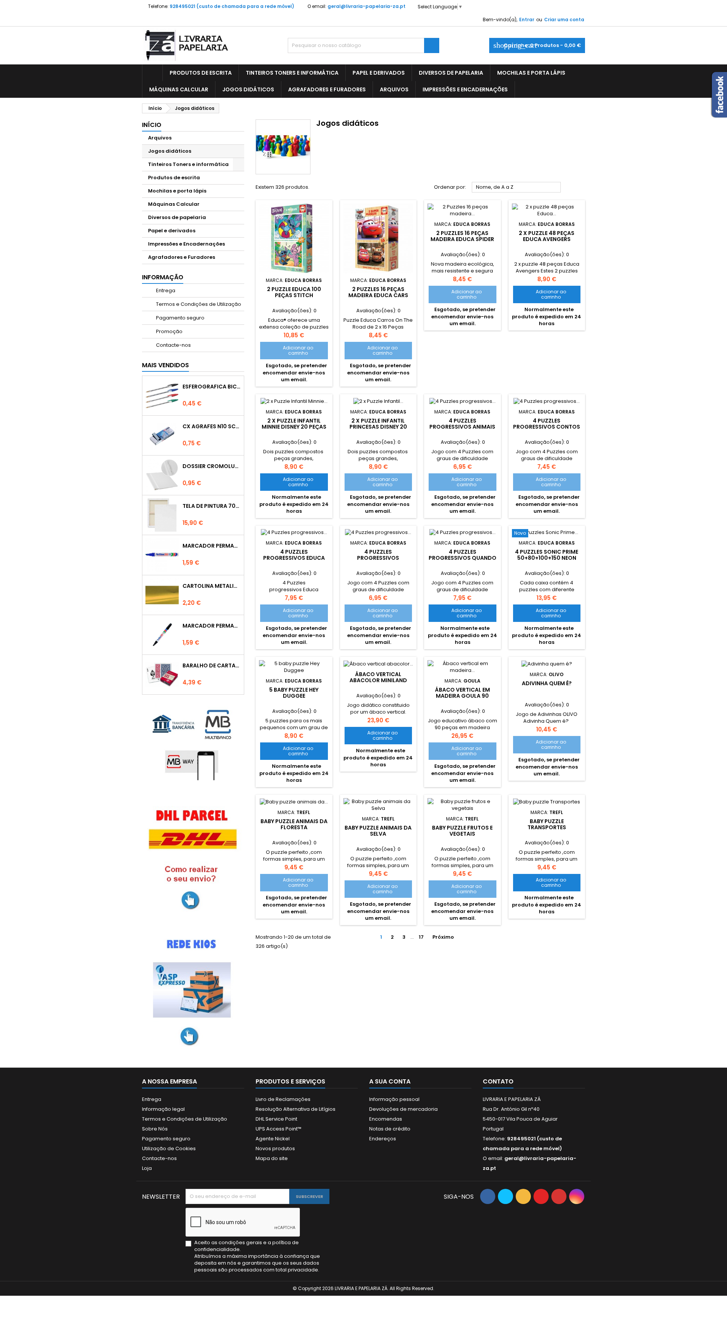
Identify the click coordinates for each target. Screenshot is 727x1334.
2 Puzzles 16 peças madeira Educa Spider (462, 236)
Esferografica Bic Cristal (212, 387)
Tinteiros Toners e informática (292, 73)
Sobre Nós (155, 1128)
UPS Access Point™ (278, 1128)
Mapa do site (272, 1158)
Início (151, 125)
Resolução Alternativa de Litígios (295, 1109)
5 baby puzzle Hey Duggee (293, 693)
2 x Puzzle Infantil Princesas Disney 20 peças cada (378, 427)
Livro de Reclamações (283, 1099)
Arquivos (394, 89)
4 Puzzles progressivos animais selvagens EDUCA (462, 427)
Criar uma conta (564, 19)
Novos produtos (275, 1148)
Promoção (169, 331)
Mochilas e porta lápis (531, 73)
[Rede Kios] (193, 989)
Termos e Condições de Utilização (198, 304)
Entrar (526, 19)
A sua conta (389, 1081)
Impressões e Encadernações (465, 89)
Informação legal (163, 1109)
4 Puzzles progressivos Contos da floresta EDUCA (546, 427)
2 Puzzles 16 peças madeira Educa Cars (378, 292)
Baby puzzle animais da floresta (294, 824)
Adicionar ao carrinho (289, 350)
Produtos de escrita (201, 73)
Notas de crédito (389, 1128)
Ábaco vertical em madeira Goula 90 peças (462, 696)
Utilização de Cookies (169, 1148)
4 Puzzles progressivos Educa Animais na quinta (294, 558)
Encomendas (385, 1119)
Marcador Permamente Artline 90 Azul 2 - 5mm (212, 546)
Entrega (165, 290)
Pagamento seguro (179, 317)
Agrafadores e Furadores (327, 89)
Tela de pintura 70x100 (212, 506)
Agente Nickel (273, 1138)
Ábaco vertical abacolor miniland (378, 677)
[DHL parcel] (193, 857)
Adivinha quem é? (547, 683)
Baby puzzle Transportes (546, 824)
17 (421, 937)
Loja (147, 1168)
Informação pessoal (394, 1099)
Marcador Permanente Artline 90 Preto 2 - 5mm (212, 626)
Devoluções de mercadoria (403, 1109)
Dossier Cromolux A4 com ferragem (212, 466)
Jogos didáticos (248, 89)
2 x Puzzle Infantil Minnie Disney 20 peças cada (294, 427)
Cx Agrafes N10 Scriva (212, 426)
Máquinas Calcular (178, 89)
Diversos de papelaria (451, 73)
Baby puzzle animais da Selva (378, 831)
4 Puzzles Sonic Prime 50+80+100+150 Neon (546, 555)
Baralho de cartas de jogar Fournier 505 (212, 665)
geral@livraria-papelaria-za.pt (367, 6)
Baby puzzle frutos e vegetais (462, 831)
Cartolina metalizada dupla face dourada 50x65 (212, 586)
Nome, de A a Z (516, 188)
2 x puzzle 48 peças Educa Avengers (546, 236)
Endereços (382, 1138)
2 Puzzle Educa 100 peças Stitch (294, 292)
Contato (498, 1081)
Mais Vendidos (165, 365)
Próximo (446, 937)
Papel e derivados (379, 73)
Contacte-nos (173, 345)
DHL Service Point (276, 1119)
